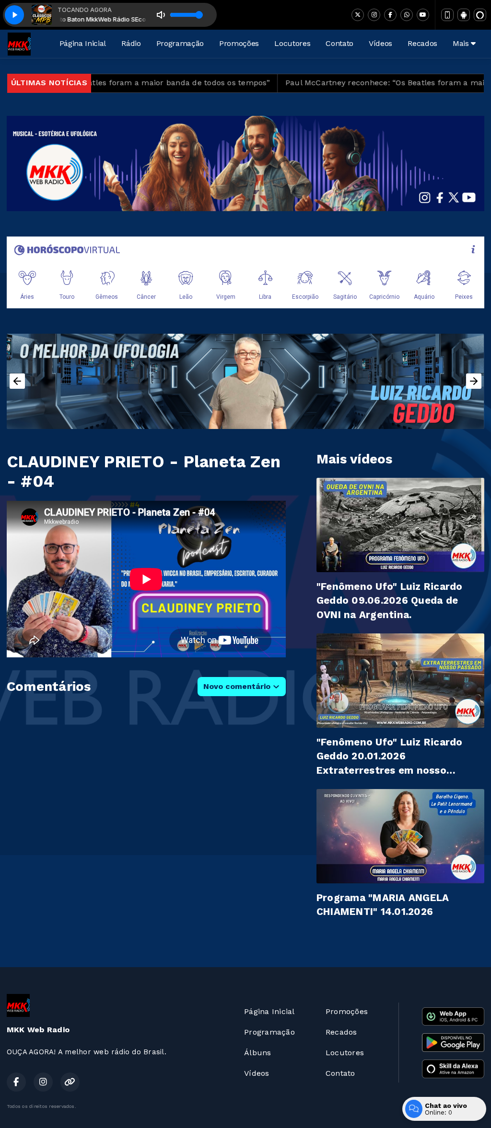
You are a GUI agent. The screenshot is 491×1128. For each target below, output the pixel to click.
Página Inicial (82, 43)
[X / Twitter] (357, 15)
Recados (422, 43)
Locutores (292, 43)
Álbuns (257, 1052)
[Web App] (447, 15)
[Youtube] (423, 15)
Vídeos (380, 43)
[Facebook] (390, 15)
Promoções (239, 43)
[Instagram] (374, 15)
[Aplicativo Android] (463, 15)
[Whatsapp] (406, 15)
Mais (462, 43)
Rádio (130, 43)
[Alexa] (480, 15)
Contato (339, 43)
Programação (180, 43)
